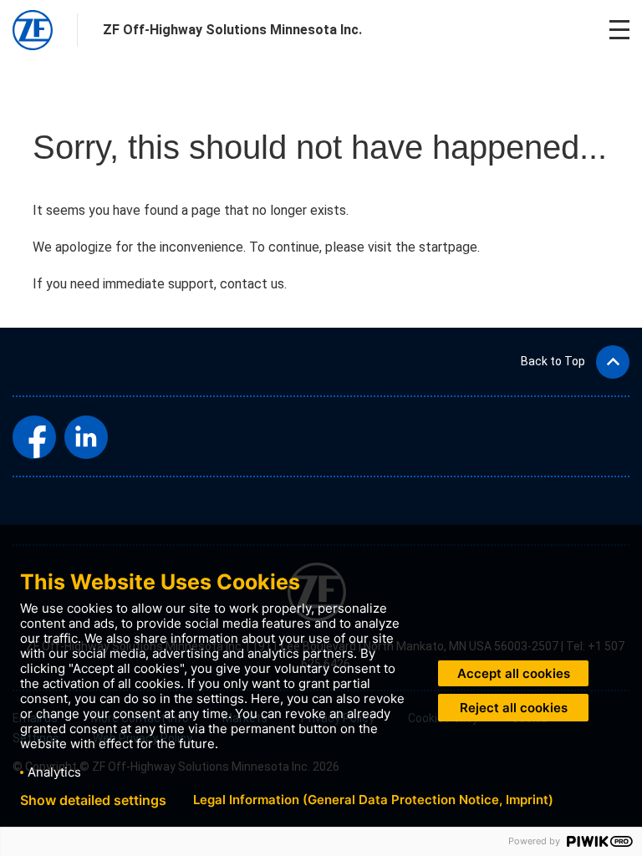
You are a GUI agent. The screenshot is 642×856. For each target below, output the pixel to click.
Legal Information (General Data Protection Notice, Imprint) (373, 800)
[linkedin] (86, 437)
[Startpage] (33, 30)
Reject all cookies (514, 708)
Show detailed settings (93, 800)
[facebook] (34, 437)
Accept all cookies (513, 673)
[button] (575, 361)
